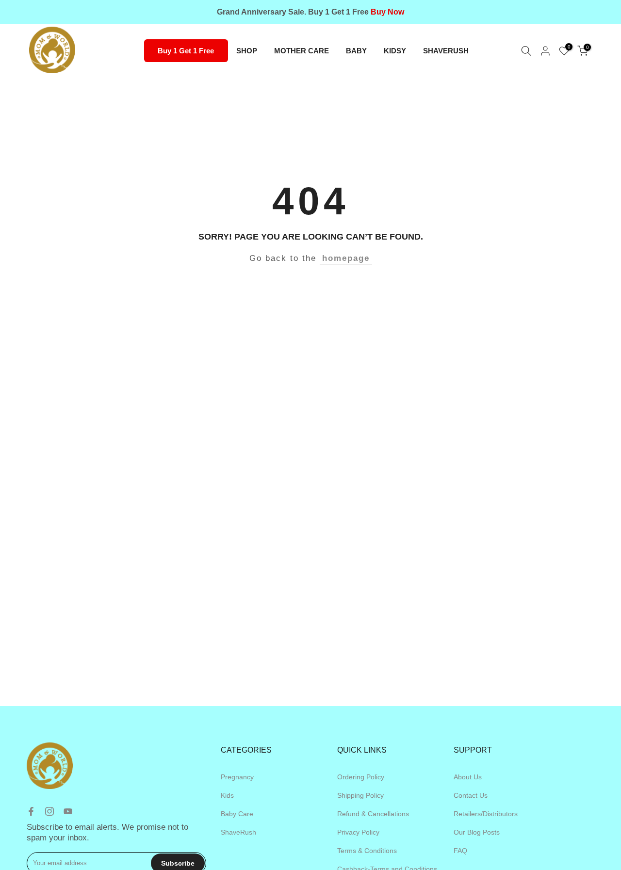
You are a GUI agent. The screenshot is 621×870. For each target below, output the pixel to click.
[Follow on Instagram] (49, 811)
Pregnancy (237, 777)
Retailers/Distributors (486, 814)
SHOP (246, 51)
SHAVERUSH (446, 51)
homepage (346, 258)
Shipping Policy (360, 795)
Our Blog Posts (477, 832)
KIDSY (395, 51)
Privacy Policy (358, 832)
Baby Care (237, 814)
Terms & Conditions (367, 850)
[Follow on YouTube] (68, 811)
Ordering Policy (360, 777)
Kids (227, 795)
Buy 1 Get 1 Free (186, 51)
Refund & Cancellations (373, 814)
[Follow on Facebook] (31, 811)
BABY (356, 51)
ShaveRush (238, 832)
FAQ (460, 850)
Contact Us (471, 795)
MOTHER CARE (301, 51)
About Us (468, 777)
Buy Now (387, 12)
